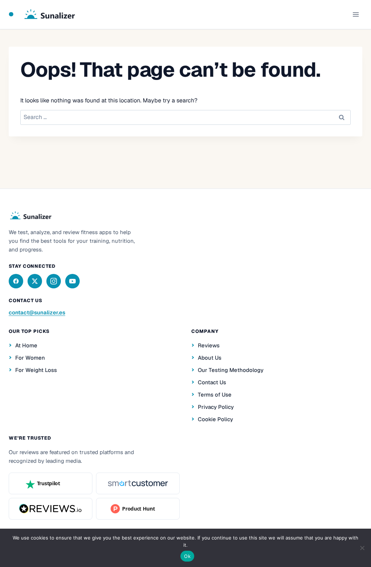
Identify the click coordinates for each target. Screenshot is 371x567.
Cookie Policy (215, 419)
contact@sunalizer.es (37, 312)
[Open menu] (355, 14)
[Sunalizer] (30, 215)
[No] (362, 547)
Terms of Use (215, 394)
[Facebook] (16, 281)
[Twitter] (35, 281)
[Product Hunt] (138, 509)
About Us (209, 357)
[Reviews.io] (50, 509)
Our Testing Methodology (230, 370)
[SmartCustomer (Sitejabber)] (138, 483)
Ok (187, 556)
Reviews (209, 345)
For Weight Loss (36, 370)
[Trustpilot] (50, 483)
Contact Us (212, 382)
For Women (30, 357)
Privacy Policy (216, 406)
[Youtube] (72, 281)
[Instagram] (53, 281)
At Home (26, 345)
